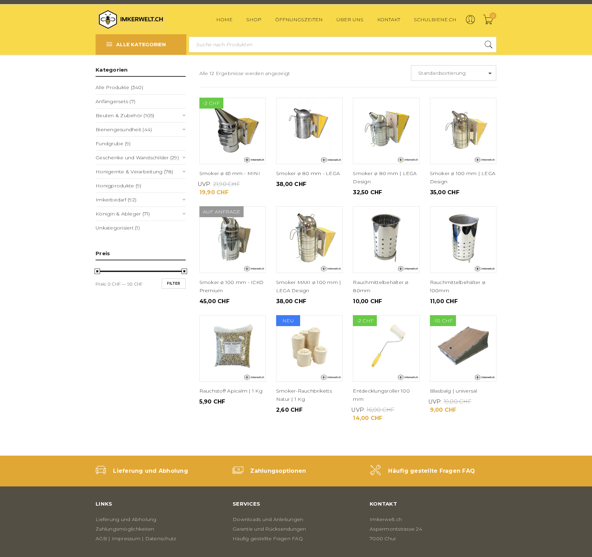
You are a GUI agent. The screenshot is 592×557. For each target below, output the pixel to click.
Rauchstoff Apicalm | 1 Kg (230, 391)
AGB (101, 538)
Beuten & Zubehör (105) (125, 115)
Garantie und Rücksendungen (269, 529)
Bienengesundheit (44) (124, 129)
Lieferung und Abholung (150, 471)
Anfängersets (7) (115, 101)
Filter (174, 283)
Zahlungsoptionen (278, 471)
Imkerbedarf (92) (116, 200)
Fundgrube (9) (113, 143)
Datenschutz (160, 538)
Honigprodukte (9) (118, 186)
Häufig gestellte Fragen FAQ (431, 471)
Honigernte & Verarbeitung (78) (134, 172)
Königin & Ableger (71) (123, 214)
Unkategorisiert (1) (118, 228)
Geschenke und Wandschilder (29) (137, 157)
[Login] (470, 23)
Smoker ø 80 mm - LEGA (308, 173)
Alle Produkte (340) (119, 87)
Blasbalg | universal (453, 391)
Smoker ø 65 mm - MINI (229, 173)
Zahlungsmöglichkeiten (125, 529)
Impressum (126, 538)
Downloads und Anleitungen (268, 519)
